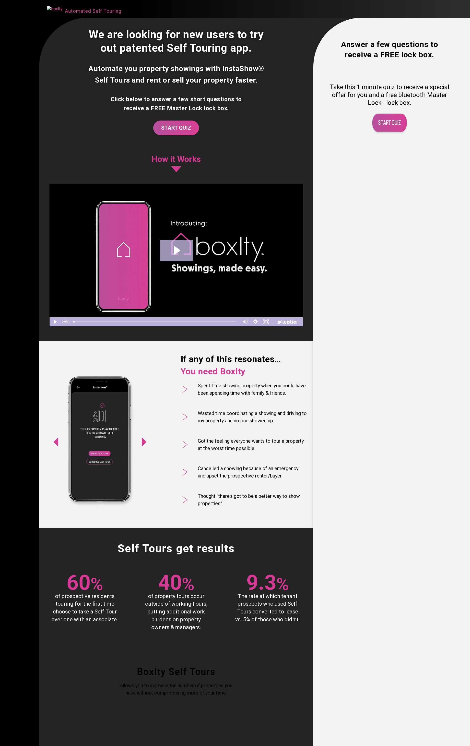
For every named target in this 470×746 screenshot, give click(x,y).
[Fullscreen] (266, 321)
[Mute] (245, 321)
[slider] (155, 321)
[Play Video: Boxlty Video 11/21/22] (176, 250)
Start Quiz (176, 128)
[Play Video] (54, 321)
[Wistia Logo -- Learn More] (287, 321)
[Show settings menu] (255, 321)
